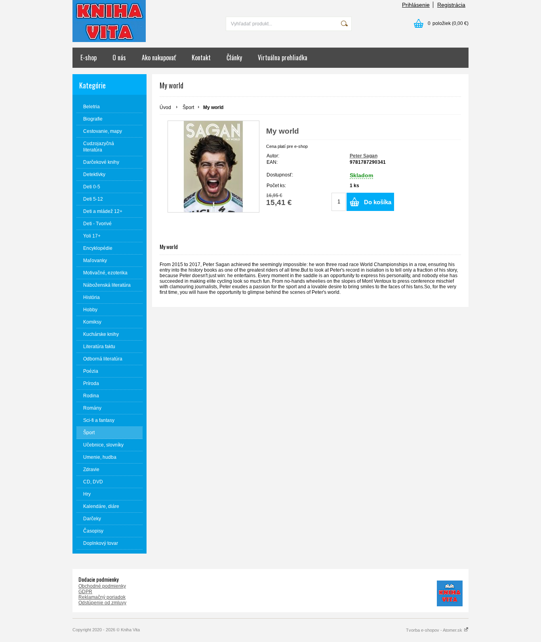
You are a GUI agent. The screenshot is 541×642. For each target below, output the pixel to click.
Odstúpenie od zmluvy (102, 603)
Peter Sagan (363, 156)
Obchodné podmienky (102, 586)
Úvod (165, 107)
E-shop (88, 57)
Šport (188, 107)
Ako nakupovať (159, 57)
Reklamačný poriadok (102, 597)
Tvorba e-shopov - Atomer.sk (434, 630)
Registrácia (451, 5)
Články (234, 57)
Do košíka (377, 202)
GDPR (85, 591)
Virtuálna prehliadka (282, 57)
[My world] (213, 167)
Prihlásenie (416, 5)
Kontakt (201, 57)
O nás (119, 57)
